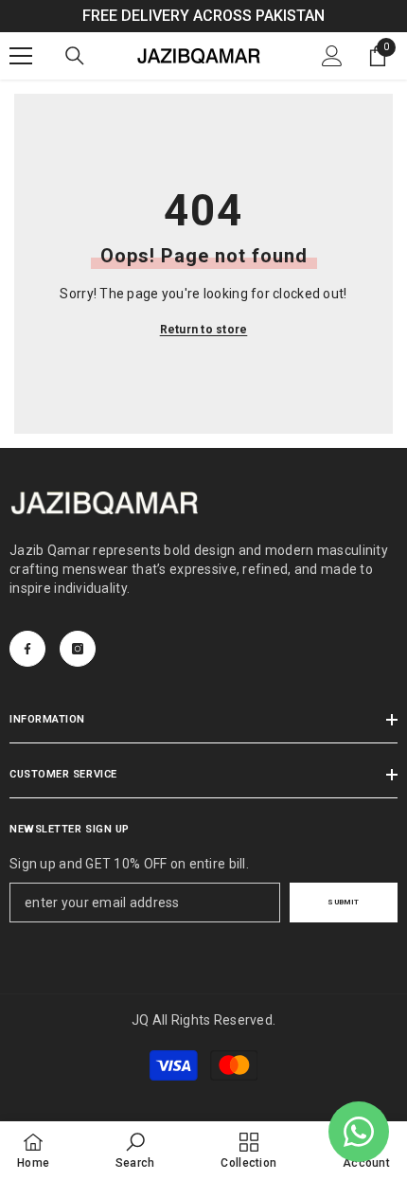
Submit (343, 902)
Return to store (204, 329)
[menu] (20, 56)
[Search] (74, 56)
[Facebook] (27, 649)
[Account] (332, 55)
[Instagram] (78, 649)
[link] (135, 1150)
